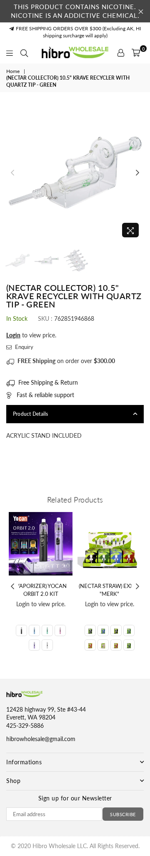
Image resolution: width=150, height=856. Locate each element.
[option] (75, 173)
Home (13, 71)
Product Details (30, 414)
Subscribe (123, 814)
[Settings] (121, 52)
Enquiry (23, 347)
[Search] (24, 52)
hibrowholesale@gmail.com (40, 738)
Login (13, 335)
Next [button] (137, 173)
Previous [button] (12, 173)
